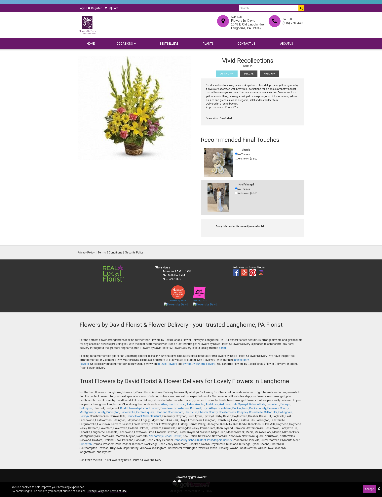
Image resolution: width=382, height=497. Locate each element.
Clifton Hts (270, 412)
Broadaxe (167, 408)
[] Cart (113, 8)
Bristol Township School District (139, 408)
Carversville (128, 412)
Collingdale (285, 412)
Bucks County (257, 408)
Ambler (199, 404)
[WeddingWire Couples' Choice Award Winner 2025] (205, 304)
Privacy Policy (86, 252)
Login (82, 8)
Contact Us (246, 43)
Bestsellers (169, 43)
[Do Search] (301, 8)
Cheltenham (175, 412)
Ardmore (225, 404)
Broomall (196, 408)
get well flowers (167, 363)
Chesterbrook (227, 412)
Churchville (256, 412)
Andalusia (212, 404)
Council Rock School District (144, 416)
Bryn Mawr (224, 408)
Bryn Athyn (210, 408)
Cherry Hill (191, 412)
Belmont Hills (257, 404)
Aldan (190, 404)
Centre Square (145, 412)
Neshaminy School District (165, 436)
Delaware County (278, 408)
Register (96, 8)
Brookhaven (181, 408)
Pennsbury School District (190, 440)
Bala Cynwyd (240, 404)
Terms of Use (118, 491)
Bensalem (273, 404)
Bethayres (86, 408)
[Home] (87, 25)
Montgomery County (92, 412)
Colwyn (84, 416)
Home (91, 43)
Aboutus (286, 43)
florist (222, 347)
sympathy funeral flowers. (199, 363)
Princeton (86, 444)
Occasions (125, 43)
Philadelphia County (219, 440)
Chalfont (161, 412)
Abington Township (173, 404)
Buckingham (240, 408)
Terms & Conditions (110, 252)
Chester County (208, 412)
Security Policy (134, 252)
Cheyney (242, 412)
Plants (208, 43)
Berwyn (285, 404)
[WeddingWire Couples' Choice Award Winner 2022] (176, 304)
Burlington (112, 412)
